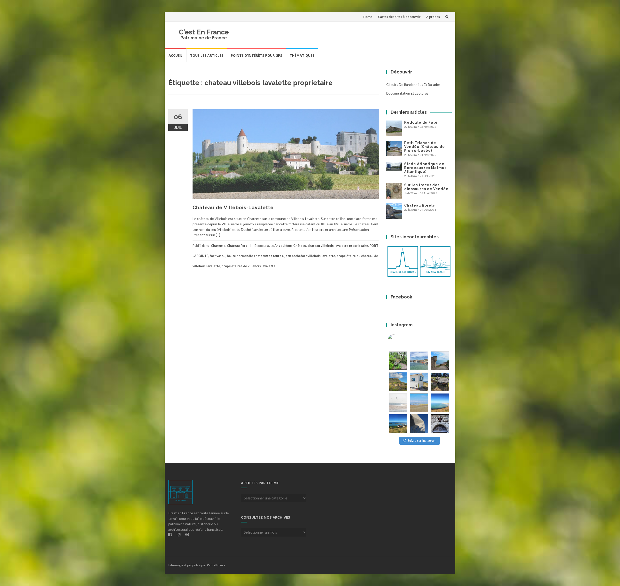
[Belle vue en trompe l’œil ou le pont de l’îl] (419, 402)
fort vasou (217, 256)
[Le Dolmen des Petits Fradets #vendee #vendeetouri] (440, 381)
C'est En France (204, 32)
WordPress (216, 565)
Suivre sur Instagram (422, 440)
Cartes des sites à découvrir (399, 17)
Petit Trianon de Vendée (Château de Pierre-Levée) (424, 147)
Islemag (174, 565)
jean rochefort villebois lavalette (310, 256)
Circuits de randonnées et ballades (413, 84)
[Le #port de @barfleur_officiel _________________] (419, 360)
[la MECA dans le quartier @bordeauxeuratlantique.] (419, 423)
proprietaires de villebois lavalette (248, 266)
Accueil (176, 55)
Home (367, 17)
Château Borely (419, 205)
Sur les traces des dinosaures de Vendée (426, 187)
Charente (218, 246)
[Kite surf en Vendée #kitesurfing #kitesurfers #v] (398, 402)
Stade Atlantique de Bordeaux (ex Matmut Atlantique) (425, 168)
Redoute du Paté (421, 122)
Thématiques (302, 55)
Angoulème (283, 246)
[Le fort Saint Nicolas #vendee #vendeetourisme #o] (440, 360)
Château (299, 246)
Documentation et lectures (407, 93)
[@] (401, 340)
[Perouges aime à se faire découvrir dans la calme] (440, 423)
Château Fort (237, 246)
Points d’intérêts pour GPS (256, 55)
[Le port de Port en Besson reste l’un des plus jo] (398, 423)
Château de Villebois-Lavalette (233, 207)
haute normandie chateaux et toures (255, 256)
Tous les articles (206, 55)
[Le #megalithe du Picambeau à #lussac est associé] (398, 360)
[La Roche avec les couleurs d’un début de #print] (398, 381)
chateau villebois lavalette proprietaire (338, 246)
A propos (433, 17)
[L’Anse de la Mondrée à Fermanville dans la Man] (440, 402)
